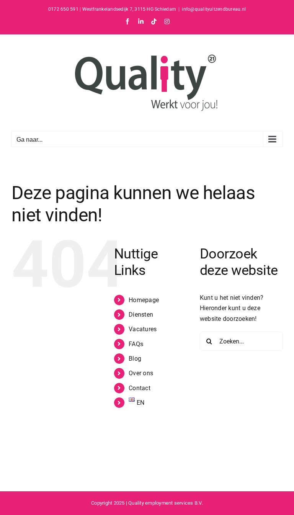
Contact (139, 388)
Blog (135, 358)
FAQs (136, 344)
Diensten (141, 314)
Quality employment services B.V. (165, 503)
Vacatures (143, 329)
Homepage (144, 300)
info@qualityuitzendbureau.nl (214, 9)
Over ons (141, 373)
